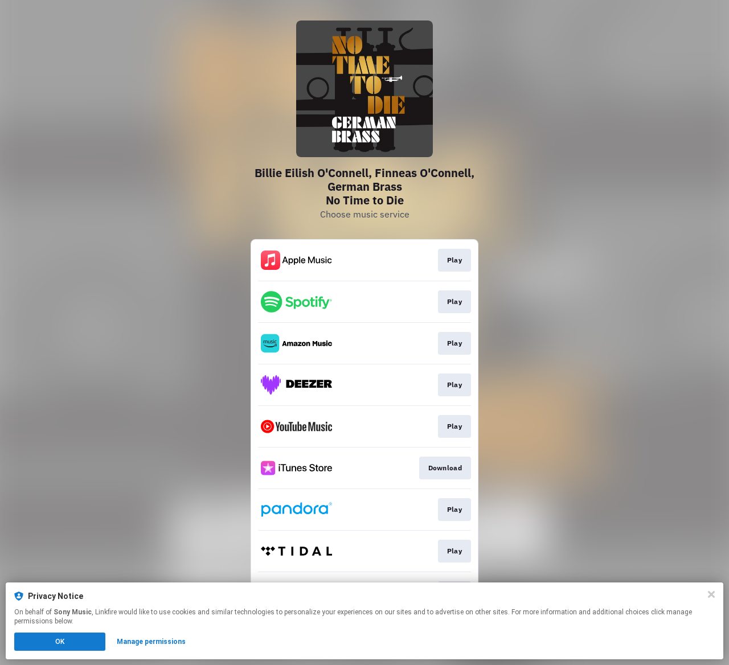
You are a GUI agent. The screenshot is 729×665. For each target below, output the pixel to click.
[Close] (711, 594)
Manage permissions (151, 642)
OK (59, 642)
